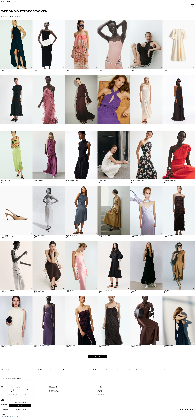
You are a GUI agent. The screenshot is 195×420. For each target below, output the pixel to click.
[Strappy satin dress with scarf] (146, 210)
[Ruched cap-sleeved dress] (16, 99)
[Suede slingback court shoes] (16, 210)
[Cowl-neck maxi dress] (146, 320)
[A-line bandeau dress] (81, 44)
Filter (191, 19)
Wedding (19, 378)
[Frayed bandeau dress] (178, 210)
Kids (16, 1)
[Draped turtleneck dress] (81, 155)
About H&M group (53, 386)
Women (8, 1)
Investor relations (53, 390)
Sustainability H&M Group (54, 387)
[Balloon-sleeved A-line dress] (178, 44)
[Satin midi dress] (114, 155)
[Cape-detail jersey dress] (16, 320)
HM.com (2, 378)
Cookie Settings (101, 394)
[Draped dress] (114, 99)
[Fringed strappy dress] (114, 320)
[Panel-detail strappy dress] (48, 44)
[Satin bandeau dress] (16, 155)
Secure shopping (101, 391)
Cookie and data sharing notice (20, 402)
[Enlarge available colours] (164, 72)
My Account (100, 386)
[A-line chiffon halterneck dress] (178, 99)
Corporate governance (54, 391)
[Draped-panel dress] (81, 265)
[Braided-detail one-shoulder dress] (48, 320)
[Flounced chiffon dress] (48, 99)
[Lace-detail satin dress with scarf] (114, 44)
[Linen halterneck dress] (48, 265)
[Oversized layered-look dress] (81, 99)
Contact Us (100, 390)
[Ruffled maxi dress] (146, 265)
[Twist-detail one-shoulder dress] (114, 210)
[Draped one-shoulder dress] (146, 155)
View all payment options (16, 416)
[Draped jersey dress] (146, 44)
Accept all (20, 405)
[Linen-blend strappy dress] (48, 210)
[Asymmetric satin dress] (146, 99)
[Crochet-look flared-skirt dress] (16, 265)
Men (12, 1)
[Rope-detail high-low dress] (16, 44)
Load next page (97, 356)
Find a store (100, 387)
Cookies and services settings (20, 409)
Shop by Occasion (12, 378)
